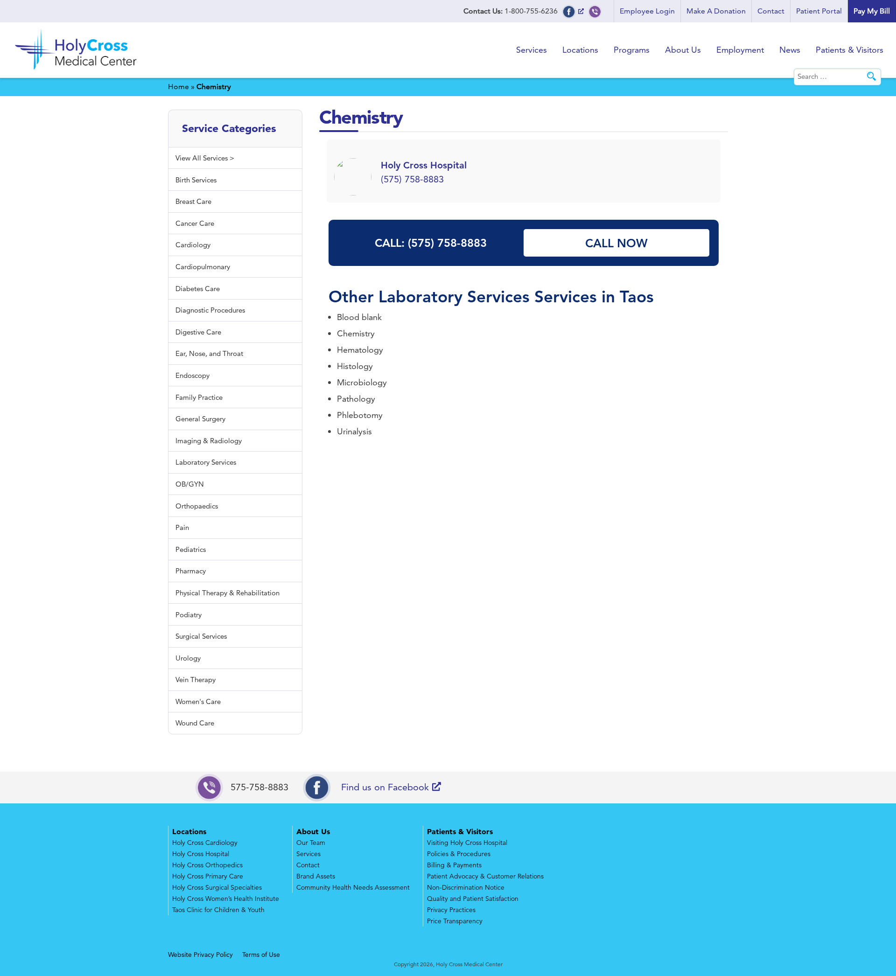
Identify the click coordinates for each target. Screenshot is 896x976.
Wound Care (194, 722)
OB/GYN (189, 484)
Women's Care (198, 701)
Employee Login (647, 11)
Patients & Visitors (849, 49)
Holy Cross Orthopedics (207, 865)
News (789, 49)
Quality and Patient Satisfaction (472, 898)
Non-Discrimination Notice (465, 887)
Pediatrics (190, 549)
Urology (188, 658)
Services (531, 49)
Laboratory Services (454, 296)
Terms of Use (261, 954)
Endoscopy (192, 375)
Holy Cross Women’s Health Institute (225, 898)
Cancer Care (194, 223)
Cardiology (192, 244)
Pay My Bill (872, 11)
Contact (770, 11)
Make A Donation (716, 11)
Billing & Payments (454, 865)
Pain (182, 527)
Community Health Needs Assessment (353, 887)
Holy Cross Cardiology (205, 842)
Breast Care (193, 201)
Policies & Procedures (458, 854)
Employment (740, 49)
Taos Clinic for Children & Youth (218, 910)
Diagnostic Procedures (210, 310)
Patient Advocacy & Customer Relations (485, 876)
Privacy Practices (451, 910)
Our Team (310, 842)
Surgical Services (201, 636)
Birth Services (196, 179)
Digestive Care (198, 332)
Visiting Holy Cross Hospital (467, 842)
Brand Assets (315, 876)
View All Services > (204, 157)
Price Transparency (455, 921)
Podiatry (188, 614)
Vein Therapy (195, 679)
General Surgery (200, 418)
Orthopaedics (196, 506)
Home (178, 86)
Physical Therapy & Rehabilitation (227, 592)
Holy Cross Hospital (200, 854)
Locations (580, 49)
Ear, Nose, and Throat (209, 353)
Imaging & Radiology (208, 440)
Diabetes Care (197, 288)
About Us (683, 49)
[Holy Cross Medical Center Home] (77, 71)
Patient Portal (819, 11)
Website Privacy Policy (200, 954)
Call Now (616, 243)
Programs (632, 49)
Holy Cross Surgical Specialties (217, 887)
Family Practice (199, 397)
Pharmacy (190, 570)
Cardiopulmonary (202, 266)
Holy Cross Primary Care (207, 876)
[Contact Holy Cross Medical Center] (595, 11)
